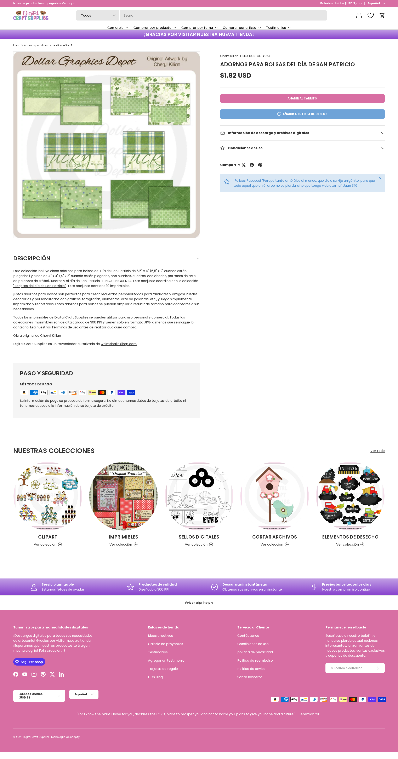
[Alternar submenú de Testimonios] (289, 27)
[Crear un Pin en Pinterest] (260, 165)
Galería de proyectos (165, 644)
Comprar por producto (152, 27)
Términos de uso (65, 327)
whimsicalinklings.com (119, 343)
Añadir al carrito (302, 98)
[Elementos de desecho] (350, 496)
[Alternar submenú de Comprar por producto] (174, 27)
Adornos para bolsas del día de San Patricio (49, 45)
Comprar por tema (197, 27)
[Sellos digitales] (199, 496)
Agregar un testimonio (166, 660)
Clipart (47, 537)
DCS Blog (155, 677)
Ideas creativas (160, 635)
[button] (382, 15)
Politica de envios (251, 668)
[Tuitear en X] (243, 165)
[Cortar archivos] (274, 496)
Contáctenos (248, 635)
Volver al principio (199, 602)
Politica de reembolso (255, 660)
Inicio (16, 45)
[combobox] (201, 15)
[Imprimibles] (123, 496)
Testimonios (276, 27)
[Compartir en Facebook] (252, 165)
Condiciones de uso (253, 644)
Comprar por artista (239, 27)
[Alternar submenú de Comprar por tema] (216, 27)
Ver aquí (68, 3)
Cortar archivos (274, 537)
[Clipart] (47, 496)
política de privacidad (255, 652)
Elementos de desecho (350, 537)
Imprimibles (123, 537)
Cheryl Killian (229, 56)
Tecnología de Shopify (65, 737)
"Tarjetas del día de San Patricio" (39, 285)
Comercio (115, 27)
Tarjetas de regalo (163, 668)
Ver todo (377, 450)
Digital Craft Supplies (36, 737)
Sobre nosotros (249, 677)
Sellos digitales (199, 537)
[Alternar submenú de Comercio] (126, 27)
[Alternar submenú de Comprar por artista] (259, 27)
